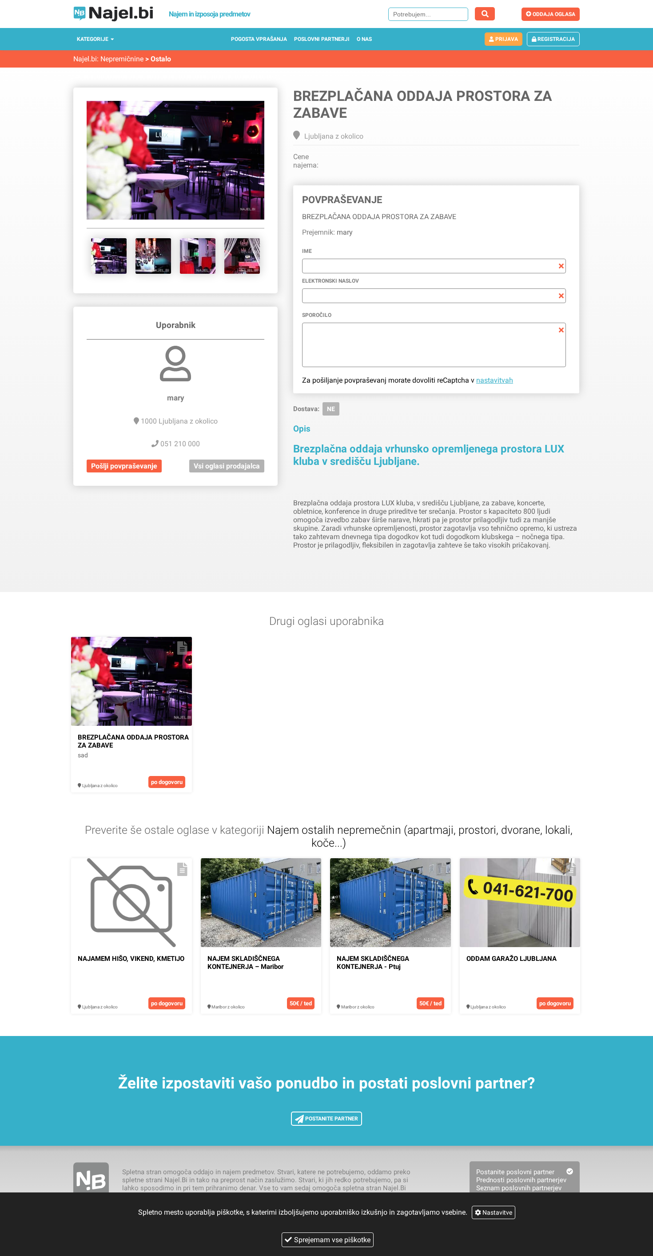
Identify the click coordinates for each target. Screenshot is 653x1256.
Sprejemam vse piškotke (332, 1240)
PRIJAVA (506, 39)
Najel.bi (85, 59)
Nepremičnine (121, 59)
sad (83, 755)
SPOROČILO (316, 315)
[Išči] (485, 13)
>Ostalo (158, 59)
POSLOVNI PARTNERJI (322, 39)
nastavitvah (494, 380)
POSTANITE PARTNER (331, 1119)
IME (307, 251)
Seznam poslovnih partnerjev (518, 1188)
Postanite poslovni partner (515, 1172)
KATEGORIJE (92, 39)
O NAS (364, 39)
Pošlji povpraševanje (124, 466)
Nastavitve (496, 1212)
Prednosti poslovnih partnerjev (521, 1180)
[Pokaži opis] (182, 648)
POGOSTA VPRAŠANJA (259, 39)
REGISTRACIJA (555, 39)
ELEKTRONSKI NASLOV (330, 281)
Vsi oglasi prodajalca (227, 466)
